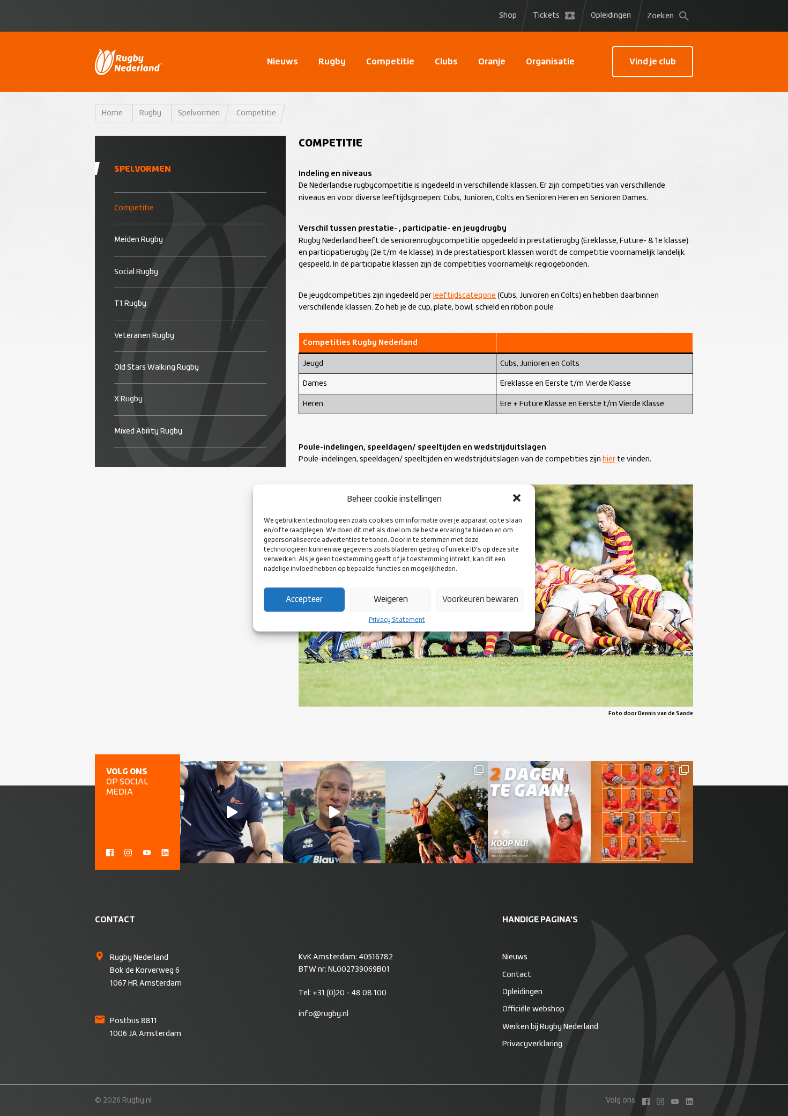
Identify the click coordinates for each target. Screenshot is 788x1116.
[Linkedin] (165, 851)
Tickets (546, 15)
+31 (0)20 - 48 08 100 (349, 993)
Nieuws (282, 61)
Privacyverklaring (532, 1044)
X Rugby (128, 399)
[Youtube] (147, 851)
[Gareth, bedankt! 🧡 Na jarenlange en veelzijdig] (231, 812)
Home (112, 113)
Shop (508, 15)
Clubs (446, 61)
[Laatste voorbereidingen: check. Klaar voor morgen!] (436, 812)
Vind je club (652, 61)
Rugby (332, 61)
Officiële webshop (533, 1009)
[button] (517, 499)
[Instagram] (128, 851)
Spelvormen (199, 113)
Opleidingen (611, 15)
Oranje (491, 61)
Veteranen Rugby (144, 336)
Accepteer (304, 600)
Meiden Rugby (138, 240)
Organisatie (550, 61)
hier (609, 459)
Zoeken (660, 16)
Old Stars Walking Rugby (156, 367)
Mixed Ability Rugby (148, 431)
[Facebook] (110, 851)
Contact (516, 975)
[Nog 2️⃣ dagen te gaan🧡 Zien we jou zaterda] (539, 812)
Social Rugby (136, 272)
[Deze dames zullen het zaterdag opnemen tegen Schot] (642, 812)
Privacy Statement (397, 620)
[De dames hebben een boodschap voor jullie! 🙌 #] (334, 812)
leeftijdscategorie (464, 295)
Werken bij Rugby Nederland (550, 1027)
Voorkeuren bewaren (480, 600)
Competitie (390, 61)
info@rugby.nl (323, 1014)
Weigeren (391, 600)
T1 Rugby (130, 303)
